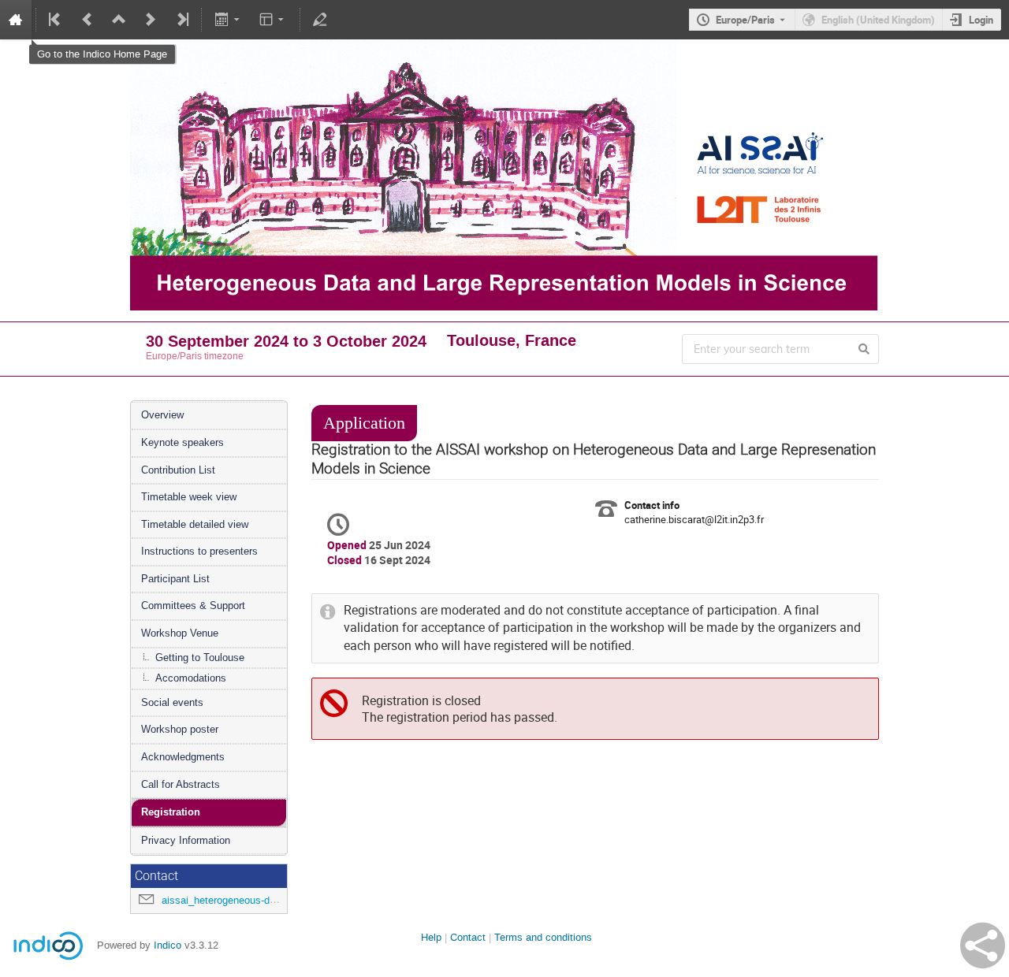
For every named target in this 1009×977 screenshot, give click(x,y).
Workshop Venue (179, 633)
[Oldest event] (56, 19)
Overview (162, 415)
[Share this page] (982, 945)
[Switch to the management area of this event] (320, 19)
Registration (170, 812)
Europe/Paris (745, 20)
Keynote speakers (182, 442)
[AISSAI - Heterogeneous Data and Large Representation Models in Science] (504, 50)
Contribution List (178, 470)
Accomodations (190, 678)
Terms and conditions (543, 937)
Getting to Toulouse (199, 657)
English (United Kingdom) (878, 20)
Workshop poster (179, 729)
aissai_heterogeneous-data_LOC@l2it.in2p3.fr (266, 900)
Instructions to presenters (199, 551)
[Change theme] (273, 19)
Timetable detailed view (194, 524)
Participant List (175, 579)
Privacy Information (185, 840)
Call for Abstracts (180, 784)
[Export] (228, 19)
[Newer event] (150, 19)
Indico (167, 945)
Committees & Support (193, 605)
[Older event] (87, 19)
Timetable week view (188, 497)
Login (981, 20)
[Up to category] (119, 19)
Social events (172, 702)
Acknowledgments (183, 757)
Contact (468, 937)
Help (431, 937)
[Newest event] (181, 19)
